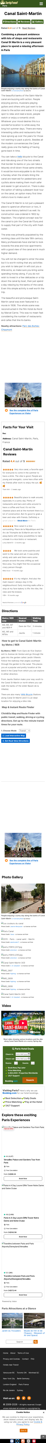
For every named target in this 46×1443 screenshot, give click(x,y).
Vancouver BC (9, 1373)
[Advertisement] (23, 357)
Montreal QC (34, 1373)
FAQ (32, 1359)
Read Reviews (28, 28)
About (12, 1353)
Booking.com (10, 1093)
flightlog (13, 973)
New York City (9, 1378)
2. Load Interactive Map (13, 735)
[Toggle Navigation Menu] (41, 3)
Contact (25, 1359)
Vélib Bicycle (27, 694)
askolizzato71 (14, 942)
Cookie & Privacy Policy (29, 1423)
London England (9, 1384)
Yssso (12, 934)
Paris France (24, 1384)
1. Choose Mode (9, 730)
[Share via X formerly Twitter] (24, 1398)
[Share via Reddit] (23, 1441)
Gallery (39, 21)
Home (5, 1353)
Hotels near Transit (11, 1365)
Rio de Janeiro (9, 1390)
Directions (10, 21)
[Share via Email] (28, 1441)
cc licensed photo (17, 91)
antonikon (13, 950)
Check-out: (10, 1059)
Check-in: (9, 1054)
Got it (23, 1430)
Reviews (25, 21)
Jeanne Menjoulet (16, 926)
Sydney (20, 1390)
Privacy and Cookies (11, 1359)
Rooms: (9, 1063)
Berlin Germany (23, 1378)
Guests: (25, 1063)
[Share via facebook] (18, 1398)
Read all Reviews (8, 602)
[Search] (35, 1342)
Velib (19, 156)
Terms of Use (23, 1353)
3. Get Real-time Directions (15, 741)
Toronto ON (21, 1373)
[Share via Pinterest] (29, 1398)
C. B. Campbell (15, 966)
